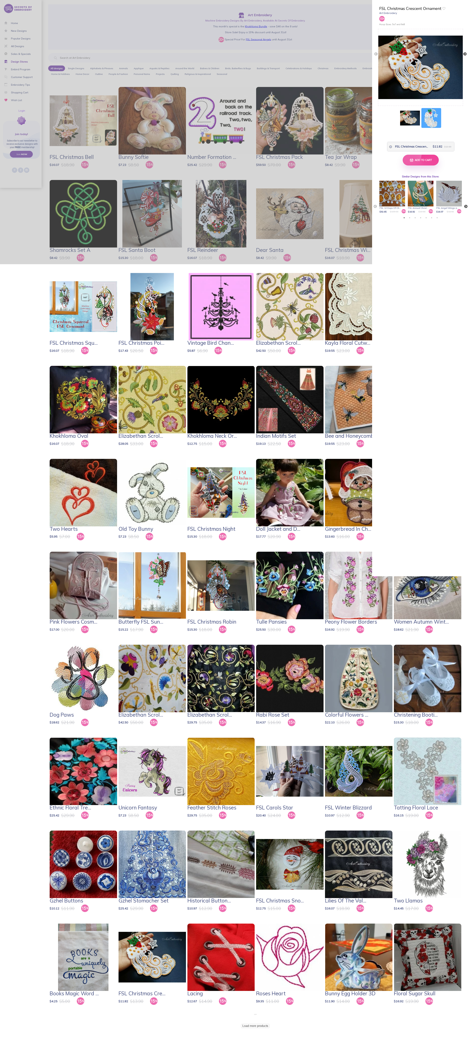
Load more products (255, 1025)
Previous (376, 54)
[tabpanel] (392, 197)
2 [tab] (409, 218)
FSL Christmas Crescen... (409, 146)
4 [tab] (420, 218)
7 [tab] (437, 218)
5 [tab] (426, 218)
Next (465, 54)
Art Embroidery (388, 13)
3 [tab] (415, 218)
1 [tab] (404, 218)
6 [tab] (431, 218)
